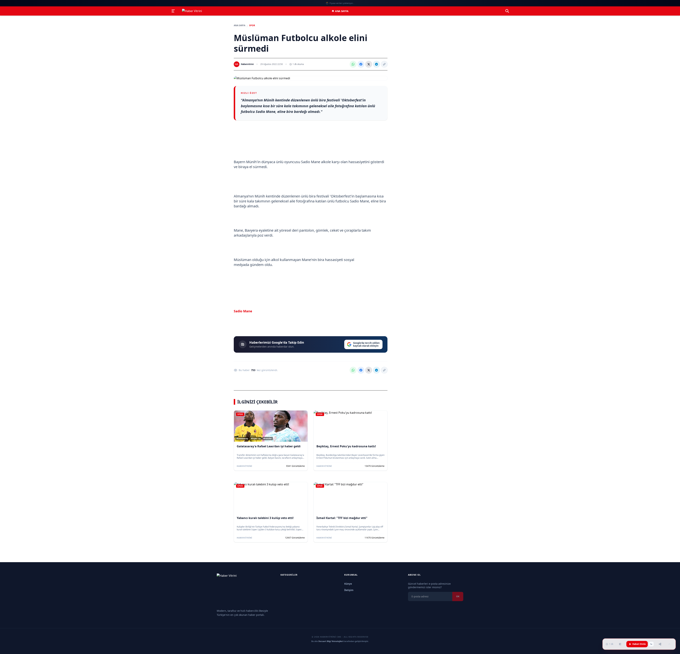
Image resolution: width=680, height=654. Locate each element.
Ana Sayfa (341, 11)
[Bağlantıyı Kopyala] (384, 64)
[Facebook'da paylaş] (361, 64)
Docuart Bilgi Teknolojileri (330, 641)
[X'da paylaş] (369, 64)
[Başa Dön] (669, 644)
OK (457, 596)
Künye (348, 583)
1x (651, 644)
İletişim (348, 590)
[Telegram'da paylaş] (376, 64)
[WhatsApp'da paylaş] (353, 64)
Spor (252, 25)
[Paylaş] (660, 644)
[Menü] (173, 11)
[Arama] (507, 11)
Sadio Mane (243, 311)
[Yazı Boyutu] (620, 644)
